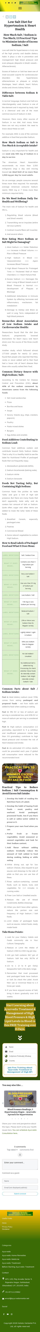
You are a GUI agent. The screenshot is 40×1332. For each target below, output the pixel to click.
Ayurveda (6, 1251)
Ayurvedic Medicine (10, 1259)
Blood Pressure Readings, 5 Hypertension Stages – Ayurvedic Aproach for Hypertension (20, 1104)
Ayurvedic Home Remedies (14, 1255)
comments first (27, 1150)
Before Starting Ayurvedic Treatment (18, 1267)
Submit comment (20, 1194)
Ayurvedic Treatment (11, 1263)
